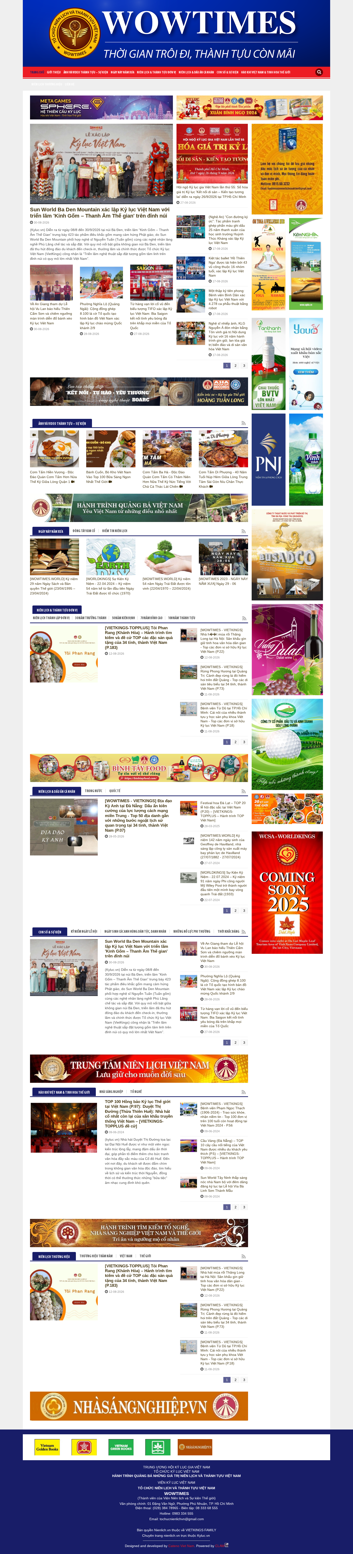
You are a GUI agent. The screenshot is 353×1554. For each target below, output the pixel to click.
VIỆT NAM (126, 1256)
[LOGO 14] (158, 1447)
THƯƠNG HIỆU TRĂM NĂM (96, 1256)
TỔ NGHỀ (136, 1092)
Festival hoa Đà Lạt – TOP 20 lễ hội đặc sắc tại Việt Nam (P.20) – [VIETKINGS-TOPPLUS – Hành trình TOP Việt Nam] (223, 811)
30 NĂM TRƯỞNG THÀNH (90, 618)
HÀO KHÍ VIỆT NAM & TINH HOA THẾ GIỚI (265, 72)
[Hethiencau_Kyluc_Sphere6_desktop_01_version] (101, 107)
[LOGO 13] (121, 1447)
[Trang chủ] (176, 31)
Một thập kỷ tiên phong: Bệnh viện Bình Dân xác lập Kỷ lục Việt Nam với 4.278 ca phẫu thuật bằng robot (228, 299)
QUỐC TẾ (114, 791)
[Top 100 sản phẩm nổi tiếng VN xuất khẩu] (139, 1406)
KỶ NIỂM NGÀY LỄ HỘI (84, 932)
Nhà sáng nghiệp (111, 1092)
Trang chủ (37, 72)
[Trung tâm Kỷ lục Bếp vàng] (139, 1068)
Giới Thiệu (54, 72)
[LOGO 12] (84, 1447)
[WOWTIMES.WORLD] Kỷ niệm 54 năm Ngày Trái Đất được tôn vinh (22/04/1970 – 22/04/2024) (167, 583)
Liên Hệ (69, 84)
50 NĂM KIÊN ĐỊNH (123, 618)
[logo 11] (47, 1447)
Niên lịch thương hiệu (46, 84)
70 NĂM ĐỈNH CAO (151, 618)
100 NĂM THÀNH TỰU (181, 618)
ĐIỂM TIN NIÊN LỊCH (114, 531)
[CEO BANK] (139, 1233)
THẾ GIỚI (145, 1256)
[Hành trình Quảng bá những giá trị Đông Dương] (139, 508)
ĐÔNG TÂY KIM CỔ (84, 531)
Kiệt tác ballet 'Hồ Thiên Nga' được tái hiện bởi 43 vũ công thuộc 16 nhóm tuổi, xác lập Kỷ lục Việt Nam (228, 266)
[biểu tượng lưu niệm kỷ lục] (287, 169)
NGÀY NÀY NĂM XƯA (122, 72)
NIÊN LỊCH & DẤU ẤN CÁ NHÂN (196, 72)
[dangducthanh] (139, 391)
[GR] (249, 107)
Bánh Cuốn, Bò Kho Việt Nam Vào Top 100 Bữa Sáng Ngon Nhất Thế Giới (108, 477)
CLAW (220, 1546)
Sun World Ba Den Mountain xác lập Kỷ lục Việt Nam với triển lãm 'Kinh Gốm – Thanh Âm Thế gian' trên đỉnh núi (100, 213)
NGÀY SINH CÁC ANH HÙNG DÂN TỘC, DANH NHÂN (135, 932)
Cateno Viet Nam (181, 1546)
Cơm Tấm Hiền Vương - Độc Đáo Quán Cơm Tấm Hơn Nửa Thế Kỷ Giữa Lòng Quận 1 (53, 477)
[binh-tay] (139, 768)
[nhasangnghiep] (195, 1447)
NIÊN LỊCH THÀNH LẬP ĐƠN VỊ (51, 618)
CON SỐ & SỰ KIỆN (227, 72)
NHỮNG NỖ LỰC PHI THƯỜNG (191, 932)
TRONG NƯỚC (93, 791)
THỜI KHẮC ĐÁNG (228, 932)
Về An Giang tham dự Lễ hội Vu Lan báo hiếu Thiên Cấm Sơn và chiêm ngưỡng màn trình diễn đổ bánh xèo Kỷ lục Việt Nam (51, 313)
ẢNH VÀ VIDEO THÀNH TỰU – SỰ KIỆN (85, 72)
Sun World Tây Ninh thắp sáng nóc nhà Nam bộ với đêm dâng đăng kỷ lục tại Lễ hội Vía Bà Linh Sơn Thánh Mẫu (224, 1184)
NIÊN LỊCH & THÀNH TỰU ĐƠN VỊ (156, 72)
